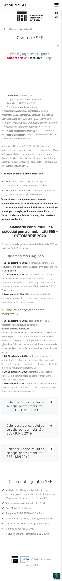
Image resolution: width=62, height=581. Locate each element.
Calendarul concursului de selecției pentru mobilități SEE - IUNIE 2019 (25, 429)
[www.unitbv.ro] (30, 16)
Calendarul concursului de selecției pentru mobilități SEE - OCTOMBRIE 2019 (25, 406)
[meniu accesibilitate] (57, 576)
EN (57, 46)
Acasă (4, 29)
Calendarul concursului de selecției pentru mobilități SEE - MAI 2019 (25, 452)
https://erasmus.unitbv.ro (15, 328)
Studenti (12, 29)
